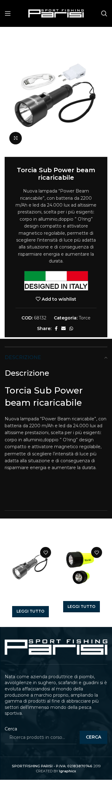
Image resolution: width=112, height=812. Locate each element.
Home (11, 36)
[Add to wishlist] (45, 552)
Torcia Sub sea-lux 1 (81, 596)
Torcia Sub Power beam (30, 599)
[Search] (104, 13)
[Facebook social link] (56, 328)
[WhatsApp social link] (71, 328)
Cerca (11, 729)
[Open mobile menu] (8, 13)
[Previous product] (92, 36)
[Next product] (104, 36)
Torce (29, 36)
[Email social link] (63, 328)
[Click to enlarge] (15, 138)
